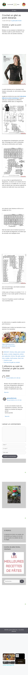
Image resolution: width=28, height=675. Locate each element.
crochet (10, 354)
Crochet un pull (8, 360)
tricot (19, 358)
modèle (7, 358)
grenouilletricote (11, 398)
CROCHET (6, 352)
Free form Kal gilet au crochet (12, 362)
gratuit (23, 356)
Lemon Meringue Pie (8, 655)
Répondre (6, 392)
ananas (6, 354)
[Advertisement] (14, 594)
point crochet (21, 352)
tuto (22, 358)
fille (16, 356)
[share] (13, 655)
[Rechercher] (22, 581)
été (3, 356)
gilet (19, 356)
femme (13, 356)
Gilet (15, 352)
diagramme (16, 354)
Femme (12, 352)
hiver (3, 358)
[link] (5, 655)
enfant (21, 354)
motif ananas (13, 358)
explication (7, 356)
